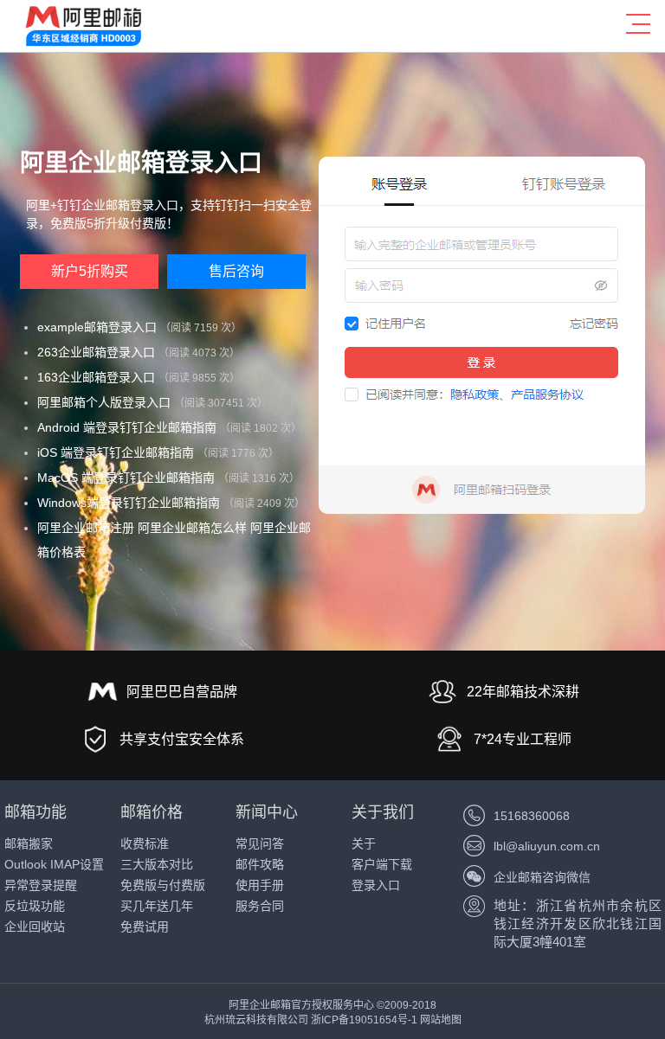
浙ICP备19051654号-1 (364, 1020)
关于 (364, 843)
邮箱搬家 (28, 843)
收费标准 (144, 843)
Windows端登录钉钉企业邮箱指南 (128, 503)
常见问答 (260, 843)
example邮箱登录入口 (97, 327)
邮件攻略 (260, 864)
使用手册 (260, 885)
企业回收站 (34, 926)
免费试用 (144, 926)
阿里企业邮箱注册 (85, 528)
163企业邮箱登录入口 (96, 377)
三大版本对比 (156, 864)
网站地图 (441, 1020)
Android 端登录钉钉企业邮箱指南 (126, 427)
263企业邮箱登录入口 (96, 352)
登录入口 (376, 885)
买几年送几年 (156, 906)
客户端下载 (382, 864)
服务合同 (260, 906)
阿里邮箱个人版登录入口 (104, 402)
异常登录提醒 (40, 885)
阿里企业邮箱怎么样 (192, 528)
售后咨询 (236, 271)
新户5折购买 (89, 271)
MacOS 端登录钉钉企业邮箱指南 (126, 477)
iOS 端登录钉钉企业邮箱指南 (115, 452)
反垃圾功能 (34, 906)
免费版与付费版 (162, 885)
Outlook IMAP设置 (54, 864)
